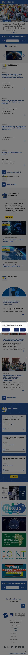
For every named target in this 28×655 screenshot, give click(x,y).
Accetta (22, 330)
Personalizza (5, 330)
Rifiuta (16, 330)
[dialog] (14, 327)
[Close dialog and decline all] (26, 323)
